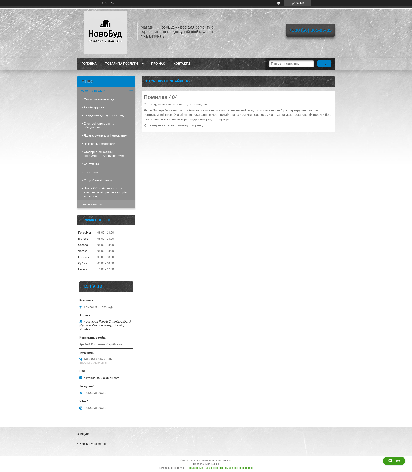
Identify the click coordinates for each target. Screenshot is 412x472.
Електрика (91, 172)
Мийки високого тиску (99, 99)
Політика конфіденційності (236, 467)
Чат (397, 461)
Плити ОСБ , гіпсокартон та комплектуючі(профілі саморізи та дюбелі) (106, 192)
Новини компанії (91, 204)
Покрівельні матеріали (99, 143)
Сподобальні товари (98, 180)
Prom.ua (227, 460)
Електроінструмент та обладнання (99, 125)
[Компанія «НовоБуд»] (105, 31)
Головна (89, 63)
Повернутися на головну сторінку (175, 125)
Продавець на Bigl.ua (206, 464)
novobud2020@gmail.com (101, 377)
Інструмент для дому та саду (104, 115)
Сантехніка (91, 164)
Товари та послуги (121, 63)
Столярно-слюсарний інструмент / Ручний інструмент (106, 153)
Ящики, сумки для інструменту (105, 135)
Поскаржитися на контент (202, 467)
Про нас (158, 63)
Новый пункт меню (92, 443)
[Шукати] (324, 63)
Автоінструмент (94, 107)
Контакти (182, 63)
